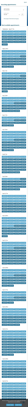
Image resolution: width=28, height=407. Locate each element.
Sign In (25, 2)
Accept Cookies (10, 405)
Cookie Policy (18, 405)
